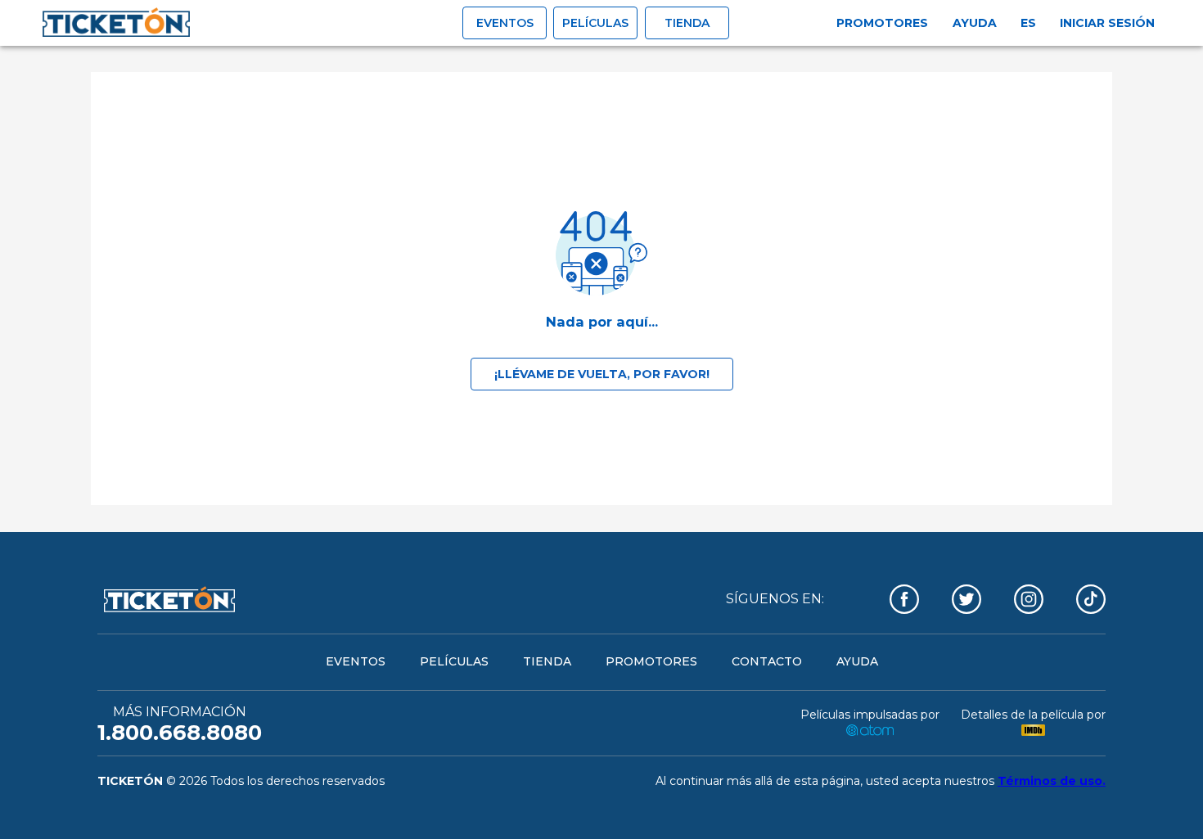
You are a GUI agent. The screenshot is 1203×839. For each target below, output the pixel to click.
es (1028, 23)
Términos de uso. (1052, 781)
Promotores (882, 23)
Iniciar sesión (1107, 23)
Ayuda (975, 23)
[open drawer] (116, 23)
